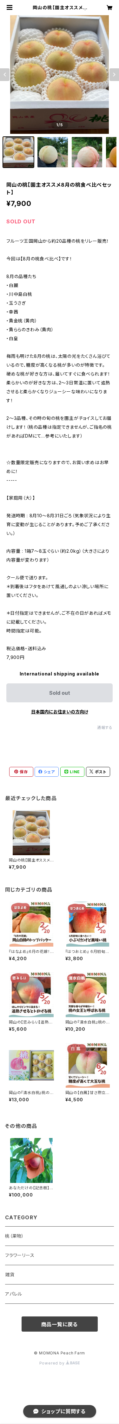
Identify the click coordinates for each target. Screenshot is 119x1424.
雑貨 (10, 1274)
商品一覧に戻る (59, 1324)
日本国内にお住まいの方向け (59, 711)
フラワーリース (20, 1255)
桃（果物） (14, 1236)
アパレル (13, 1294)
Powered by (52, 1363)
